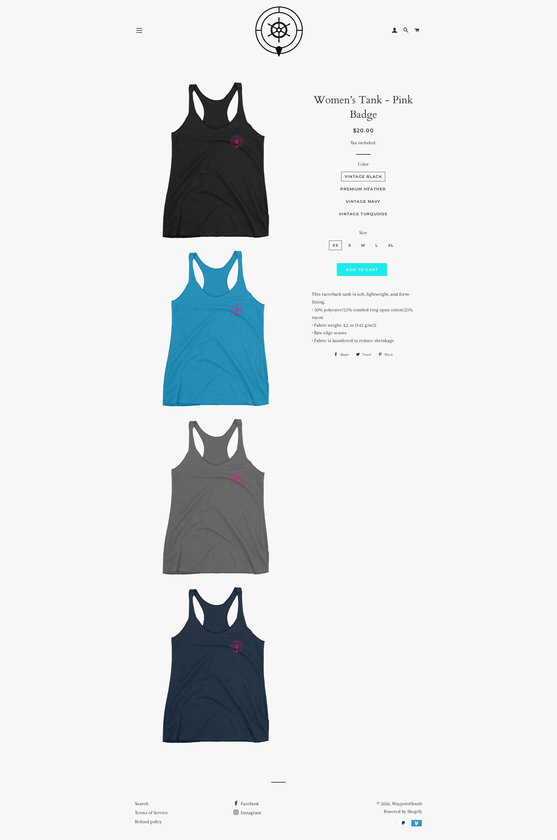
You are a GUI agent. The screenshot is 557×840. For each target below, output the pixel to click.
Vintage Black (363, 176)
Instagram (250, 812)
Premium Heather (363, 189)
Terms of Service (151, 812)
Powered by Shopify (403, 811)
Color (363, 164)
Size (363, 232)
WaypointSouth (407, 803)
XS (335, 245)
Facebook (249, 803)
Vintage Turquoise (363, 214)
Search (142, 803)
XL (391, 245)
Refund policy (148, 821)
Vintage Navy (363, 201)
